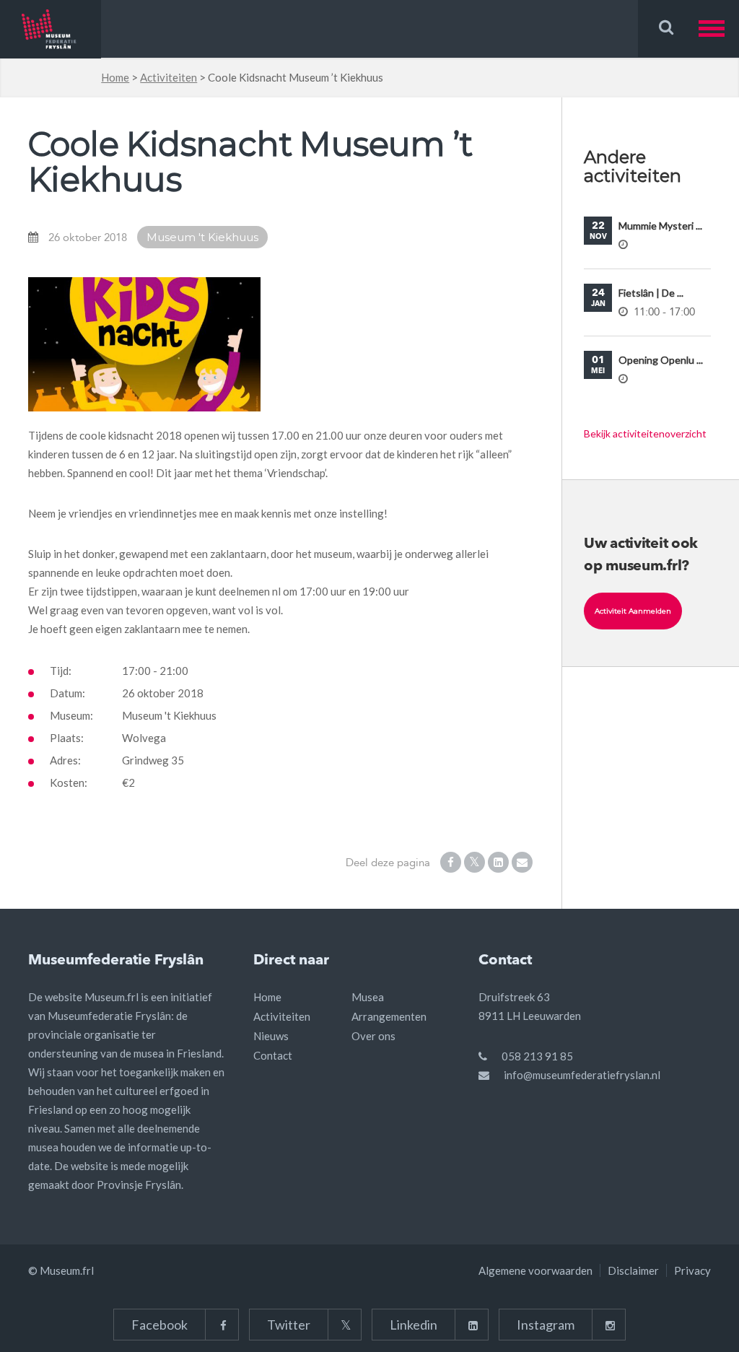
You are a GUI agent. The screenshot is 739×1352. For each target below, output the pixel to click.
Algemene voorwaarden (535, 1270)
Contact (272, 1055)
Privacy (692, 1270)
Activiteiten (168, 77)
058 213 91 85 (537, 1056)
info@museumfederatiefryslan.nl (582, 1074)
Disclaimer (633, 1270)
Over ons (373, 1035)
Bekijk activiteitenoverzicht (645, 433)
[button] (719, 28)
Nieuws (271, 1035)
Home (115, 77)
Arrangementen (389, 1016)
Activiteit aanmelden (633, 611)
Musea (367, 996)
